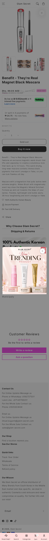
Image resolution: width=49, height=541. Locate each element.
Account (44, 539)
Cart (35, 537)
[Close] (42, 251)
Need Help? (6, 539)
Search (16, 539)
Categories (26, 539)
